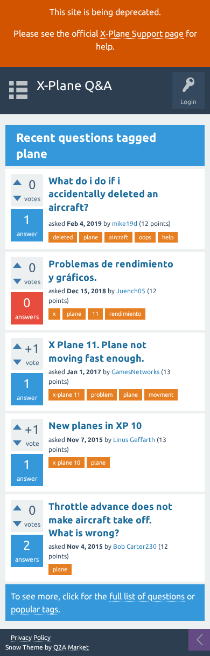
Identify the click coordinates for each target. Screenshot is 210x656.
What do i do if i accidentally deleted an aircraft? (103, 193)
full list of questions (147, 596)
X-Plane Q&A (74, 85)
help (167, 237)
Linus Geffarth (134, 439)
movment (161, 394)
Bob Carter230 (135, 546)
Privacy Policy (31, 637)
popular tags (34, 609)
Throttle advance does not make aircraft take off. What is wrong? (110, 519)
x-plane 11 (66, 394)
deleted (63, 237)
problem (102, 394)
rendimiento (125, 313)
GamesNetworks (135, 371)
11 (95, 313)
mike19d (124, 223)
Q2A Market (71, 647)
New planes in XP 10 (95, 425)
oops (145, 237)
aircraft (118, 237)
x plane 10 (66, 462)
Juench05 (130, 290)
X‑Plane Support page (142, 33)
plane (90, 237)
